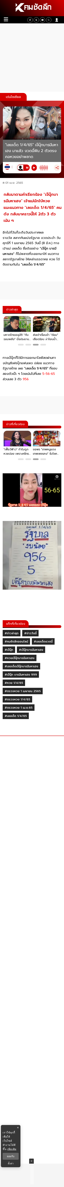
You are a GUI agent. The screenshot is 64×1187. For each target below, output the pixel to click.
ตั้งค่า (11, 1163)
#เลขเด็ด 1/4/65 (16, 716)
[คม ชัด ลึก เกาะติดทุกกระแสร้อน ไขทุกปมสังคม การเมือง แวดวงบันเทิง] (32, 8)
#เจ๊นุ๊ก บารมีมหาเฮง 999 (21, 675)
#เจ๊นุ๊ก (9, 650)
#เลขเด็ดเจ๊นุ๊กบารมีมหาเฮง (21, 666)
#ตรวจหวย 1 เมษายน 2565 (23, 691)
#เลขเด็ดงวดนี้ (43, 641)
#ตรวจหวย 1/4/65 (17, 699)
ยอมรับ (10, 1156)
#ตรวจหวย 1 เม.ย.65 (19, 708)
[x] (36, 20)
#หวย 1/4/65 (14, 683)
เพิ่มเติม (11, 1149)
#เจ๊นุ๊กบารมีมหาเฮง (31, 650)
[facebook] (30, 20)
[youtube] (42, 20)
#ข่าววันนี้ (30, 633)
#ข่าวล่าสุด (11, 633)
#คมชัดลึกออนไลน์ (16, 641)
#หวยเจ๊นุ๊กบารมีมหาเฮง (19, 658)
